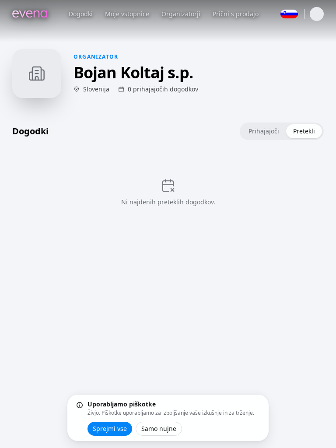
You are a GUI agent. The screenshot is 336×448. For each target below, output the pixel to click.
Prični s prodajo (236, 14)
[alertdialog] (168, 418)
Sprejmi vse (110, 428)
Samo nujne (158, 428)
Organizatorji (180, 14)
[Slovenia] (289, 14)
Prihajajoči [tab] (263, 131)
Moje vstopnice (127, 14)
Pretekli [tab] (304, 131)
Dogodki (81, 14)
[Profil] (317, 14)
